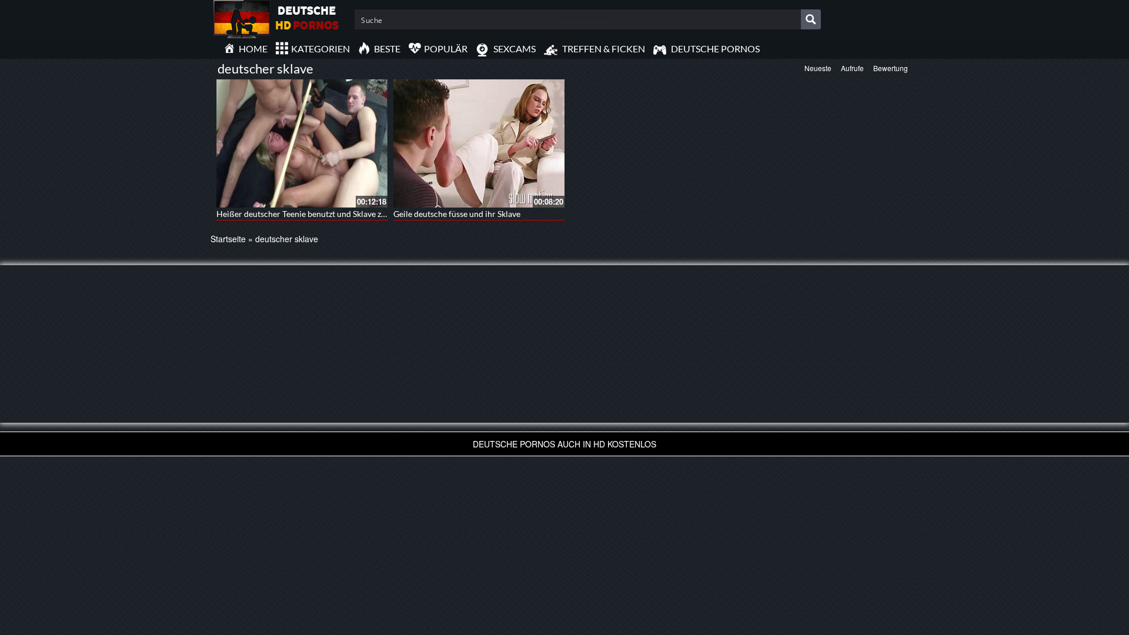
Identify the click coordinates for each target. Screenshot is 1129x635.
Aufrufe (852, 68)
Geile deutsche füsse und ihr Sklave (456, 214)
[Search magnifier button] (811, 19)
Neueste (817, 68)
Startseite (228, 239)
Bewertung (890, 68)
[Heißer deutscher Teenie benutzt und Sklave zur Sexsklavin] (302, 143)
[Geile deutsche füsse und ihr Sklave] (478, 143)
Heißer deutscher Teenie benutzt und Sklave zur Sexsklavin (322, 214)
